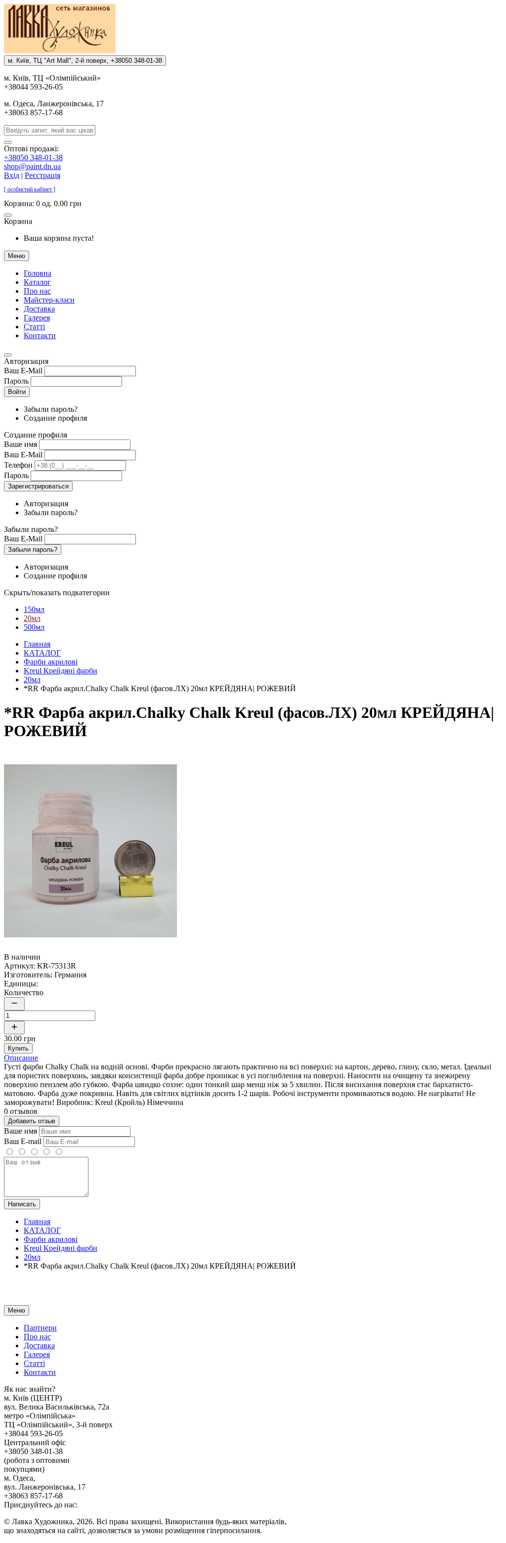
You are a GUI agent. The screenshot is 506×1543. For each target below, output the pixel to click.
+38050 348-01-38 (33, 157)
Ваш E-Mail (23, 370)
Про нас (37, 291)
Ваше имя (20, 444)
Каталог (37, 282)
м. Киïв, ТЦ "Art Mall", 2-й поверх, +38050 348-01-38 (85, 60)
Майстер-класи (49, 300)
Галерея (37, 317)
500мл (34, 627)
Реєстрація (42, 175)
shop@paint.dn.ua (32, 166)
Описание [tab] (21, 1058)
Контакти (40, 335)
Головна (37, 273)
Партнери (40, 1327)
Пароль (16, 381)
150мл (34, 609)
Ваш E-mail (23, 1141)
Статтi (34, 326)
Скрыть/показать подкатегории (57, 592)
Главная (37, 644)
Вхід (11, 175)
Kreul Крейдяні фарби (60, 670)
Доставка (39, 309)
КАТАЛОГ (42, 653)
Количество (23, 992)
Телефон (18, 465)
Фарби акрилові (51, 662)
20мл (32, 618)
